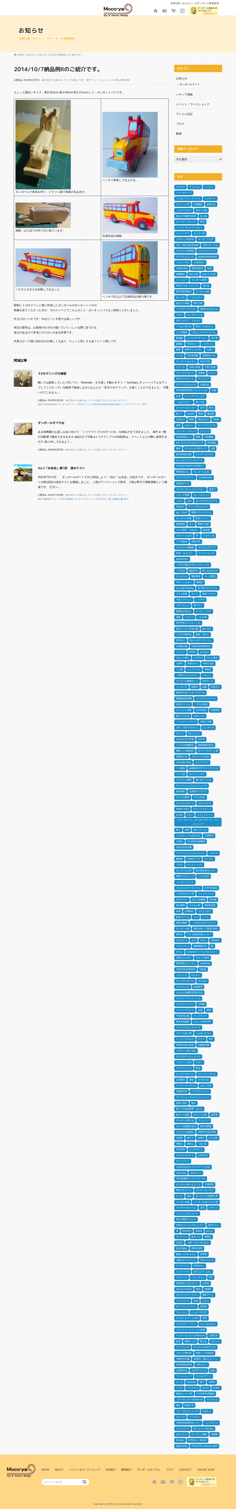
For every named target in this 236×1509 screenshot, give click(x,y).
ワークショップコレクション (190, 853)
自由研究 (198, 987)
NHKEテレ (199, 1265)
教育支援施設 (182, 1021)
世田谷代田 (210, 905)
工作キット (195, 1173)
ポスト (203, 940)
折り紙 (203, 216)
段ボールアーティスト (201, 640)
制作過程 (180, 791)
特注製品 (211, 442)
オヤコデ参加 (202, 957)
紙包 (213, 1370)
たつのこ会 (208, 535)
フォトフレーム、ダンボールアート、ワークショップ (198, 822)
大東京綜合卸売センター (188, 1422)
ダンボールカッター (186, 407)
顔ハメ (179, 413)
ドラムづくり (182, 946)
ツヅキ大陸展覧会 (185, 745)
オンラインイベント (186, 1306)
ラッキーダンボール (186, 1085)
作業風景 (215, 710)
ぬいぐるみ (181, 512)
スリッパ (204, 431)
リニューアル (182, 233)
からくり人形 (200, 1114)
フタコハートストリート (203, 332)
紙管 (178, 1341)
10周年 (179, 663)
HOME (20, 55)
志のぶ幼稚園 (198, 899)
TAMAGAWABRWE (185, 969)
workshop (205, 963)
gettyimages (182, 559)
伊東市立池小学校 (207, 1132)
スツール (180, 367)
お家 (200, 1010)
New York (205, 361)
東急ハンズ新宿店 (185, 750)
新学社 (192, 652)
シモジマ (213, 853)
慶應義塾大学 (200, 946)
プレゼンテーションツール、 (190, 489)
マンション (181, 1312)
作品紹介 (110, 1469)
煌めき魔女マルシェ (186, 1219)
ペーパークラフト (185, 1010)
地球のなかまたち (209, 309)
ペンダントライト (185, 882)
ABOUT (59, 1469)
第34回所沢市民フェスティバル (191, 390)
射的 (198, 1289)
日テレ (179, 952)
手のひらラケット (185, 378)
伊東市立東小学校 (185, 1045)
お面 (209, 268)
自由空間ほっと (184, 437)
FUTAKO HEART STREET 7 (190, 466)
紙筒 (209, 1010)
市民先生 (215, 940)
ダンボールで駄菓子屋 (207, 1196)
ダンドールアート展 (208, 750)
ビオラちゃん (182, 987)
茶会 (202, 1207)
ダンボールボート (83, 499)
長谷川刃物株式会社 (186, 216)
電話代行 (193, 570)
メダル (179, 864)
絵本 (178, 911)
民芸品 (202, 969)
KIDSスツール (183, 704)
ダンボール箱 (202, 291)
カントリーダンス (207, 1074)
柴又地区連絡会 (184, 291)
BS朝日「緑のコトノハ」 (206, 1359)
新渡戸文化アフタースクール (190, 692)
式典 (187, 830)
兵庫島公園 (117, 499)
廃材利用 (195, 576)
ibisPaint (187, 1231)
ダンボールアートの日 (187, 1318)
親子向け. (180, 640)
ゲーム (179, 1196)
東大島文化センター (206, 870)
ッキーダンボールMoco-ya (189, 1399)
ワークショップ (184, 1068)
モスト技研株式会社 (186, 1126)
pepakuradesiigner (111, 404)
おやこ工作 (205, 1085)
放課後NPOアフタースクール (203, 768)
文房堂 (179, 1138)
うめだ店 (202, 1143)
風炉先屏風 (205, 1126)
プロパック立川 (184, 535)
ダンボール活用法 (185, 1132)
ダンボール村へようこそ (188, 1184)
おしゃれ (180, 297)
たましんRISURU (202, 1021)
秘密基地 (180, 524)
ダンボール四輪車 (185, 547)
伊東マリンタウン (193, 349)
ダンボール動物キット (187, 681)
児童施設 (198, 204)
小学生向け (199, 262)
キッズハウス (182, 1271)
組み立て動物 (182, 303)
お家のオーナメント (186, 1260)
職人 (178, 830)
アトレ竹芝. (199, 797)
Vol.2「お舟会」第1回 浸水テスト (61, 468)
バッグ (179, 501)
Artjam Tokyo (182, 809)
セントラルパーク (207, 425)
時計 (178, 1405)
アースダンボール (185, 981)
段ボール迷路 (182, 1114)
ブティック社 (182, 204)
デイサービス (182, 1265)
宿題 (204, 687)
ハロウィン (207, 344)
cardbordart (182, 268)
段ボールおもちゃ (205, 326)
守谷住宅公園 (182, 1016)
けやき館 (213, 1138)
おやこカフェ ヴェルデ (188, 320)
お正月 (201, 739)
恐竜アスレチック (185, 876)
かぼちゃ (180, 419)
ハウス (179, 1388)
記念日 (179, 1242)
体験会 (179, 1143)
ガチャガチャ (204, 803)
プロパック (181, 1277)
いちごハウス (182, 262)
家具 (204, 1318)
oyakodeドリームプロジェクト (202, 952)
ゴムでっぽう (204, 911)
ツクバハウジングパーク (188, 1027)
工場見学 (209, 835)
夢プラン (198, 605)
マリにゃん (194, 187)
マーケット (181, 1236)
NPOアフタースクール (187, 285)
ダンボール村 (182, 928)
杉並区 (216, 1388)
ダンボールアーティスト (188, 888)
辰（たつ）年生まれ (204, 1428)
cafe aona (181, 1173)
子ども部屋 (181, 593)
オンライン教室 (199, 1434)
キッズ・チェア (206, 239)
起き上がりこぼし (202, 1271)
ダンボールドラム (205, 454)
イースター (194, 1417)
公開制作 (189, 911)
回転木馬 (195, 541)
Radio (216, 419)
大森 (214, 390)
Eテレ (190, 814)
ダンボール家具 (199, 280)
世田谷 (203, 1306)
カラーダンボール (185, 373)
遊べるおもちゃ (210, 570)
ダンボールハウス (205, 1190)
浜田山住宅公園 (184, 847)
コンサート (210, 198)
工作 (189, 501)
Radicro (180, 506)
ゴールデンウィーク (206, 698)
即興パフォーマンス (201, 512)
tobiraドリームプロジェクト (190, 1225)
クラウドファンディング (188, 998)
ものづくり (181, 940)
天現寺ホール (209, 355)
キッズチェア (200, 1016)
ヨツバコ (180, 1417)
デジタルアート (203, 1376)
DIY (211, 1277)
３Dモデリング (84, 404)
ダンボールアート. (185, 477)
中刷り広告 (208, 663)
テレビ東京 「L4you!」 (187, 530)
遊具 (189, 1196)
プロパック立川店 (200, 756)
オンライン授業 (184, 710)
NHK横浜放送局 (184, 1364)
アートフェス (182, 1347)
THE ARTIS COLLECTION (204, 1446)
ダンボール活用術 (185, 251)
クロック (215, 1341)
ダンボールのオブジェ (205, 1347)
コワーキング (182, 605)
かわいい (189, 425)
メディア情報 (184, 94)
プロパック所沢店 (185, 239)
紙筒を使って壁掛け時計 (206, 928)
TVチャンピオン (184, 582)
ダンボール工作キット (196, 448)
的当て (212, 489)
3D (197, 535)
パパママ (200, 599)
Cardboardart (50, 404)
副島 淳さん (202, 634)
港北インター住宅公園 (187, 628)
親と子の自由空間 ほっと (189, 1109)
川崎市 (212, 1382)
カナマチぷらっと (185, 256)
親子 (202, 1382)
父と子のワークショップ (188, 1056)
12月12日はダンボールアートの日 (193, 1167)
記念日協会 (181, 1248)
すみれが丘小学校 (185, 739)
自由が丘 (211, 204)
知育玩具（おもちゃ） (187, 1283)
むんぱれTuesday (185, 588)
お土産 (179, 814)
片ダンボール (207, 1260)
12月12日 (203, 1155)
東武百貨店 (197, 268)
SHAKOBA (201, 710)
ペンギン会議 (182, 1202)
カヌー (199, 1062)
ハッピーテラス (199, 1312)
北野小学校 (194, 367)
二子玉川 (180, 570)
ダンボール (181, 576)
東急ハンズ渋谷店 (205, 1353)
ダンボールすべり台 (51, 423)
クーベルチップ (184, 192)
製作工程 (125, 80)
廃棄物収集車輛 (184, 698)
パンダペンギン (184, 210)
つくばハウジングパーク (188, 198)
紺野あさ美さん (184, 611)
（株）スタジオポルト (198, 1242)
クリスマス (192, 1388)
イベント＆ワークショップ (84, 1469)
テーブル (208, 859)
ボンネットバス (194, 864)
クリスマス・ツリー (186, 1324)
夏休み (190, 1143)
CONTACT (185, 1469)
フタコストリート (207, 251)
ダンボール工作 (184, 870)
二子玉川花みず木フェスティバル (192, 564)
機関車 (179, 859)
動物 (191, 419)
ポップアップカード (186, 221)
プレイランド (182, 1428)
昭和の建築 (181, 922)
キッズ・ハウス (203, 611)
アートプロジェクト (198, 506)
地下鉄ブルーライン (208, 588)
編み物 (210, 413)
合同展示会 (181, 1370)
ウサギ (179, 315)
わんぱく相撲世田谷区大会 (189, 992)
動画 (179, 133)
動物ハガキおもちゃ (186, 1254)
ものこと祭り (182, 658)
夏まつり (195, 1236)
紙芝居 (214, 1114)
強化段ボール (50, 499)
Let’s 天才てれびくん (187, 727)
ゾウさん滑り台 (184, 326)
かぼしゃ (206, 1411)
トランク (189, 617)
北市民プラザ (193, 859)
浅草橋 (201, 373)
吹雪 (178, 396)
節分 (193, 1103)
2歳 (213, 448)
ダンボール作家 (184, 518)
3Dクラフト (182, 899)
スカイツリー (202, 762)
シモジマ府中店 (184, 1353)
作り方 (205, 1388)
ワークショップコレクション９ (191, 785)
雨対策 (179, 934)
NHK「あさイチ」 (185, 553)
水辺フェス (199, 716)
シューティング (206, 893)
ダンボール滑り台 (185, 1120)
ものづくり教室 (184, 780)
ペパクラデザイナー (132, 404)
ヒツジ (212, 373)
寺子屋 (214, 338)
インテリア (181, 687)
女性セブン (201, 1364)
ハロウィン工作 (184, 1062)
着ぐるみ (200, 402)
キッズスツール (194, 315)
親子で (190, 1138)
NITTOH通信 (211, 888)
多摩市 (203, 1254)
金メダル (206, 628)
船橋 (178, 349)
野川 (126, 499)
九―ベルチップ (201, 495)
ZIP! (211, 1039)
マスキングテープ (207, 547)
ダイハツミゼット (202, 809)
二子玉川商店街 (65, 499)
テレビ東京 (212, 658)
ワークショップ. (206, 553)
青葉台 (207, 669)
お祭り (210, 349)
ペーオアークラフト (186, 309)
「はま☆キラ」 (184, 402)
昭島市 (194, 687)
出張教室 (180, 1079)
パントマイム (193, 669)
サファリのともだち (186, 384)
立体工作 (213, 1335)
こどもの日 (203, 876)
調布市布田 (196, 1248)
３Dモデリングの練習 (52, 373)
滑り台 (203, 1341)
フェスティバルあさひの (188, 835)
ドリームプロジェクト (187, 1213)
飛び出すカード (184, 1190)
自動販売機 (203, 1045)
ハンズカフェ (211, 1422)
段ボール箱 (201, 210)
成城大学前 (181, 1446)
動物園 (179, 338)
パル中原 (202, 617)
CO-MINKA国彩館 (205, 1393)
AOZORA (180, 1149)
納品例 (206, 530)
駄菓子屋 (189, 1405)
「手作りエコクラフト (187, 675)
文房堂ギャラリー (198, 791)
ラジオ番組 (181, 332)
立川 (193, 940)
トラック (180, 652)
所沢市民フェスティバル (188, 623)
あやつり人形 (209, 274)
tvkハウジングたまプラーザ (189, 442)
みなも (209, 1231)
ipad (196, 1300)
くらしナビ (181, 975)
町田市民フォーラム (186, 963)
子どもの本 (194, 905)
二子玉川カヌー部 (102, 499)
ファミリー (203, 1120)
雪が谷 (206, 285)
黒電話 (179, 344)
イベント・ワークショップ (192, 104)
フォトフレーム (205, 814)
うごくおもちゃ (208, 1324)
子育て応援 (210, 367)
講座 (178, 448)
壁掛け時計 (181, 1103)
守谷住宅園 (192, 355)
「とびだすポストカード (203, 922)
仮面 (178, 425)
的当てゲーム (182, 917)
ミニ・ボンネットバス (103, 80)
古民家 (201, 1004)
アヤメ (201, 1039)
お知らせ (30, 55)
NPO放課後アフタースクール (190, 1178)
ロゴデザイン (196, 1149)
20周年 (179, 841)
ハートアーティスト (195, 396)
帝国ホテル (192, 663)
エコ (196, 917)
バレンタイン (198, 1277)
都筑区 (207, 1236)
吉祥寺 (198, 1231)
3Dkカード (207, 681)
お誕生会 (204, 384)
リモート (213, 1207)
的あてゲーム (200, 830)
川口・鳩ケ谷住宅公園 (187, 245)
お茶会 (205, 1283)
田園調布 (180, 274)
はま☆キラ (181, 1434)
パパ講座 (180, 768)
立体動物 (208, 437)
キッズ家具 (210, 576)
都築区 (199, 582)
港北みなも (203, 419)
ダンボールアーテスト (187, 1295)
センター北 (199, 233)
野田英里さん (182, 471)
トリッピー (181, 280)
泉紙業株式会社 (206, 745)
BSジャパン (194, 733)
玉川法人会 (203, 1079)
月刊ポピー (192, 344)
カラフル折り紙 (184, 1033)
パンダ (179, 355)
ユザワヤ (198, 658)
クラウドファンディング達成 (190, 1329)
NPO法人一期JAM (197, 1440)
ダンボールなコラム (148, 1469)
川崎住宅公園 (182, 1359)
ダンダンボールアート (207, 501)
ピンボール (208, 727)
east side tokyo (183, 762)
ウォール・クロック (186, 431)
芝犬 (145, 404)
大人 (191, 524)
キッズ (179, 1382)
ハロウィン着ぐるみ (186, 1050)
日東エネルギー (184, 957)
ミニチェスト (195, 297)
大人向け (202, 981)
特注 (117, 80)
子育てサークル (210, 245)
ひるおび (204, 652)
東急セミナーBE (184, 1393)
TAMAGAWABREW (201, 646)
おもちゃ (195, 975)
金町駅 (214, 1434)
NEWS (45, 1469)
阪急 (198, 1068)
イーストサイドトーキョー (189, 227)
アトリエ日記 (70, 80)
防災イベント (202, 518)
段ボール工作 (182, 716)
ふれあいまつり (203, 1033)
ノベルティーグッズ (186, 721)
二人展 (179, 669)
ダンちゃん (212, 1399)
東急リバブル (209, 593)
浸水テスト (213, 1225)
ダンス (194, 593)
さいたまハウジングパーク (189, 460)
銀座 (198, 437)
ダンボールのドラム (186, 1207)
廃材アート (208, 1295)
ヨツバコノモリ (197, 774)
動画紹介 (126, 1469)
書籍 (191, 1079)
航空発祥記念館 (184, 454)
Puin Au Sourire (184, 1289)
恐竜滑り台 (181, 756)
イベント (208, 187)
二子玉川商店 (201, 704)
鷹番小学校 (203, 524)
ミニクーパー (182, 1300)
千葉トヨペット (184, 599)
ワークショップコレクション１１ (192, 1097)
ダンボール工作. (202, 471)
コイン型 (180, 774)
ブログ (81, 80)
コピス (205, 1300)
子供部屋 (209, 1184)
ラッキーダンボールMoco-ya (190, 1335)
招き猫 (213, 899)
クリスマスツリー (200, 1091)
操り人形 (193, 274)
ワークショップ (184, 1376)
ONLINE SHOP (206, 1469)
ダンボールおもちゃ (186, 361)
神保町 (208, 1289)
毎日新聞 (180, 905)
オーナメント (182, 1161)
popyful (190, 413)
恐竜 (178, 617)
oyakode (191, 1382)
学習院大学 (181, 1091)
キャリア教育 (182, 797)
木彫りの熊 (205, 721)
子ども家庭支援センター (199, 934)
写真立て (215, 687)
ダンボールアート (118, 400)
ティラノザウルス (185, 1039)
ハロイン (206, 675)
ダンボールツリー (185, 1004)
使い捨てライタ (203, 780)
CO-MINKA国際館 (196, 841)
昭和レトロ (190, 1341)
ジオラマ (180, 187)
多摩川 (201, 1138)
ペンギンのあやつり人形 (206, 1202)
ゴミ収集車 (181, 541)
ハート (205, 917)
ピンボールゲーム (185, 1074)
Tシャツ (180, 733)
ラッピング (203, 378)
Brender (97, 404)
